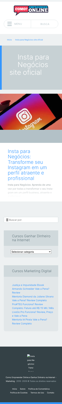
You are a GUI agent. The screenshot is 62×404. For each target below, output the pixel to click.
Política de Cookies (19, 392)
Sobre (22, 389)
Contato (50, 392)
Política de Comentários (39, 389)
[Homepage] (31, 11)
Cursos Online (28, 137)
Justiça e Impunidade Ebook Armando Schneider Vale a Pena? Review (30, 288)
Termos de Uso (37, 392)
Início (14, 389)
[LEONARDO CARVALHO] (37, 137)
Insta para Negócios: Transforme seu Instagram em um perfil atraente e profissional (27, 164)
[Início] (31, 363)
